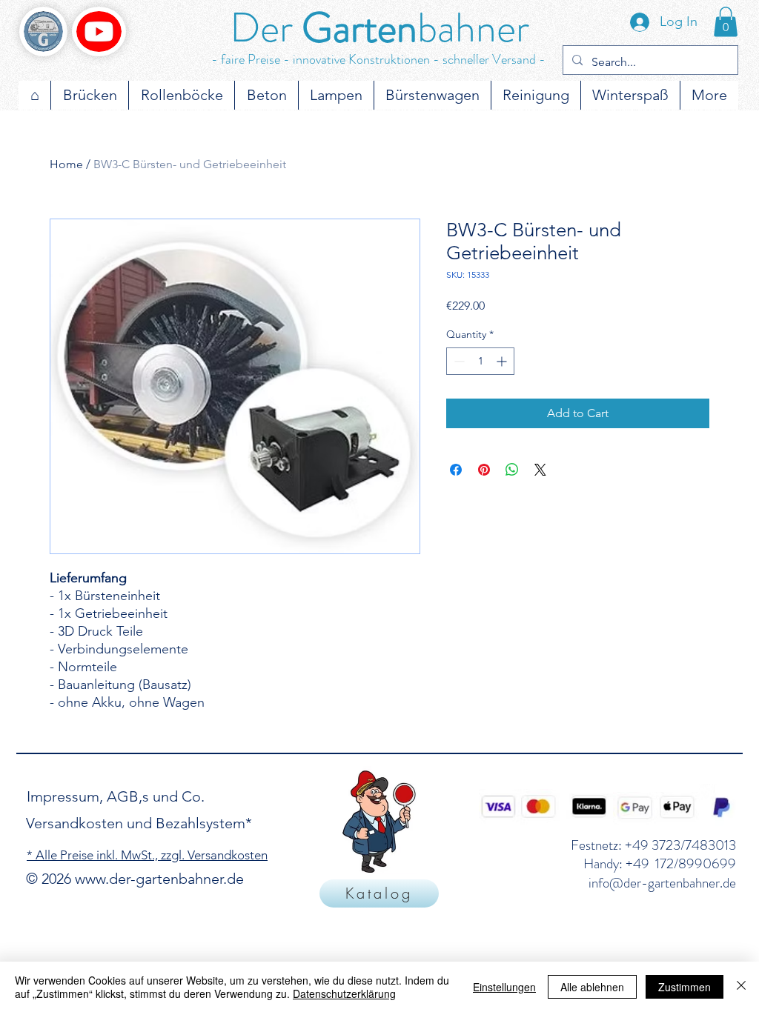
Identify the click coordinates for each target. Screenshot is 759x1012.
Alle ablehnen (592, 986)
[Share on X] (540, 470)
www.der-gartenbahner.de (159, 879)
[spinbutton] (480, 361)
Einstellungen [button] (504, 986)
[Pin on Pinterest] (484, 470)
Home (66, 164)
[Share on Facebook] (456, 470)
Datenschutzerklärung (344, 993)
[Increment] (503, 361)
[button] (725, 22)
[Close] (741, 986)
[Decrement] (457, 361)
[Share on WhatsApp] (512, 470)
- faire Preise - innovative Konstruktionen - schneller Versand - (378, 59)
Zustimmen (684, 986)
